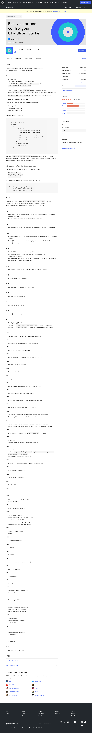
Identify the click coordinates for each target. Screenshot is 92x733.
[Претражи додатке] (21, 16)
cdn (79, 86)
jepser (36, 691)
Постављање (28, 58)
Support (40, 711)
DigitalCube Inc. (13, 685)
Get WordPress (85, 2)
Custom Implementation (12, 665)
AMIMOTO (38, 681)
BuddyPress (74, 715)
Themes (24, 711)
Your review (65, 116)
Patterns (24, 715)
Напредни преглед (67, 90)
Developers (41, 713)
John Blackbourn (13, 695)
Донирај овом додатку (68, 148)
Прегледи (18, 58)
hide (15, 52)
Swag (57, 715)
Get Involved (58, 709)
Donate (57, 713)
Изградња (38, 58)
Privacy (7, 715)
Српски (21, 723)
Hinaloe (37, 688)
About (7, 709)
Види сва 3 (83, 82)
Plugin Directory (9, 7)
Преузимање (81, 50)
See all (84, 116)
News (7, 711)
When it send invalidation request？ (15, 661)
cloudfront (83, 86)
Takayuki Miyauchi (14, 688)
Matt (73, 711)
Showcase (24, 709)
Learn (40, 709)
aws (76, 86)
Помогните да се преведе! (59, 11)
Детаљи (9, 58)
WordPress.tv (42, 715)
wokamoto (38, 685)
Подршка (83, 58)
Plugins (24, 713)
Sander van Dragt (39, 695)
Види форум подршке (68, 133)
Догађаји (57, 711)
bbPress (73, 713)
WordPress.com (75, 709)
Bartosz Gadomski (14, 691)
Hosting (7, 713)
